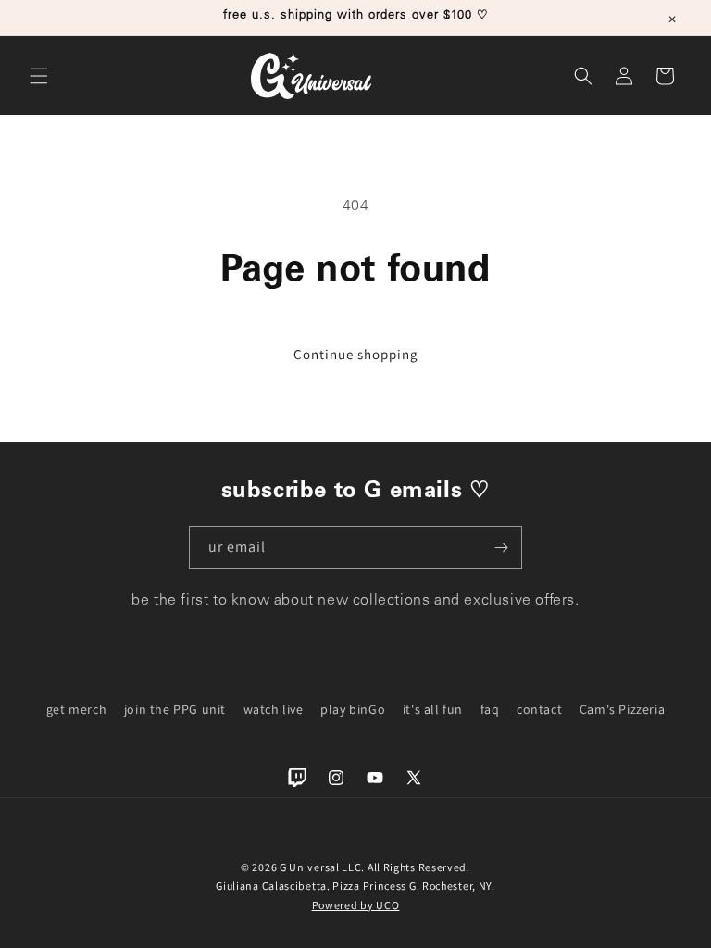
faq (490, 709)
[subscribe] (500, 547)
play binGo (352, 709)
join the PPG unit (175, 709)
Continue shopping (355, 354)
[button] (39, 76)
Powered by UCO (356, 905)
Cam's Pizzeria (622, 709)
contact (539, 709)
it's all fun (433, 709)
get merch (76, 709)
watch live (273, 709)
